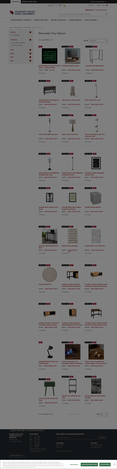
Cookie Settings (74, 464)
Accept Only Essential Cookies (89, 464)
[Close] (114, 464)
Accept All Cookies (105, 464)
